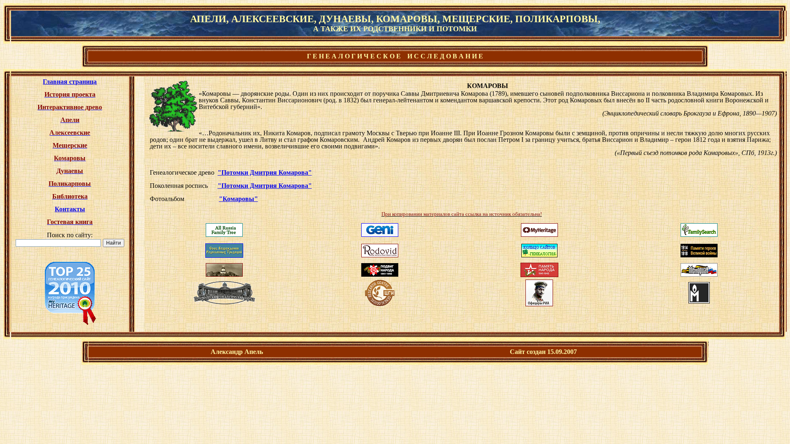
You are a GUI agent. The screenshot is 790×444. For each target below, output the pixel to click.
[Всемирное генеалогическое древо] (379, 234)
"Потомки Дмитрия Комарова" (265, 172)
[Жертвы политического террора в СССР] (699, 301)
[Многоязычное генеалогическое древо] (379, 255)
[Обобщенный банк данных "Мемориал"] (699, 274)
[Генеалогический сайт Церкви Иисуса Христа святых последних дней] (699, 234)
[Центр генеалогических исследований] (380, 304)
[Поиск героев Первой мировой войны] (699, 255)
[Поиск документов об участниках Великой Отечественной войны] (539, 274)
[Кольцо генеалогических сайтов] (539, 248)
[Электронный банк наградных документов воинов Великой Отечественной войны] (379, 274)
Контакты (70, 209)
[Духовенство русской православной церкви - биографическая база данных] (224, 274)
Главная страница (70, 81)
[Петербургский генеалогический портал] (224, 301)
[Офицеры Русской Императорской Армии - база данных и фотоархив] (539, 304)
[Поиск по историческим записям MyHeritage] (539, 234)
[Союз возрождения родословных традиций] (224, 255)
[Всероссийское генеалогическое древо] (224, 234)
